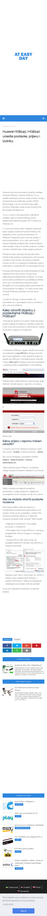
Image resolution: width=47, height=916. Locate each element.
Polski (38, 887)
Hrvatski (27, 887)
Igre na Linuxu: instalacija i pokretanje (29, 825)
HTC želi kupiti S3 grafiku (24, 849)
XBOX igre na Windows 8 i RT (26, 813)
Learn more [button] (8, 904)
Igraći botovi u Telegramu (24, 801)
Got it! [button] (23, 911)
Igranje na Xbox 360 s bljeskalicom (28, 665)
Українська (13, 887)
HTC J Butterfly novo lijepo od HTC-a (28, 837)
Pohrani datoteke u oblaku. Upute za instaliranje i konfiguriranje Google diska (29, 863)
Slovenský (24, 891)
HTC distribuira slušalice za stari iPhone (27, 689)
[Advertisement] (23, 24)
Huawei (13, 126)
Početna (5, 126)
